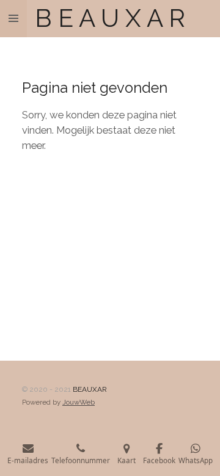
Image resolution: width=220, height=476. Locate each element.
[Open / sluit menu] (13, 18)
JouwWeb (78, 402)
